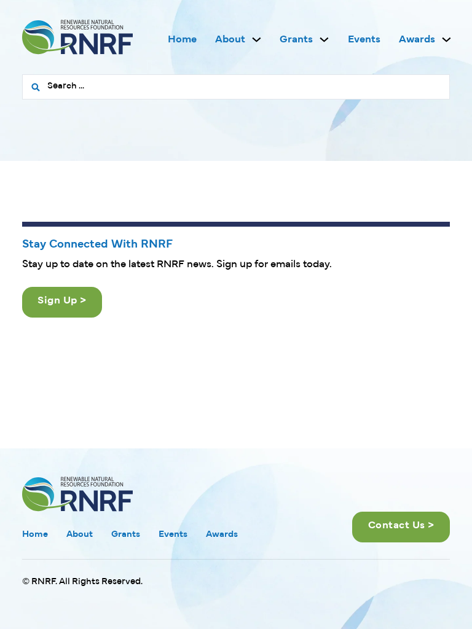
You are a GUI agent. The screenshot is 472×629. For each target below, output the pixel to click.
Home (182, 39)
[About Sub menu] (256, 39)
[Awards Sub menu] (446, 39)
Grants (296, 39)
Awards (417, 39)
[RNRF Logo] (77, 40)
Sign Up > (62, 300)
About (230, 39)
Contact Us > (401, 525)
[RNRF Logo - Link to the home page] (77, 493)
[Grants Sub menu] (324, 39)
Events (364, 39)
